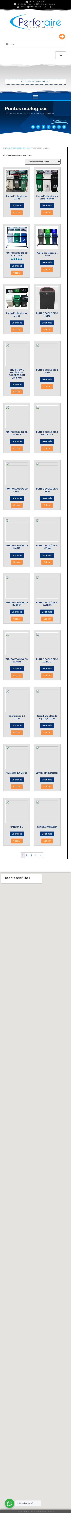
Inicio (8, 113)
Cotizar (16, 212)
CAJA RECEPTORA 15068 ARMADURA (35, 82)
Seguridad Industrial (23, 113)
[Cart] (60, 55)
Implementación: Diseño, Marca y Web (35, 1511)
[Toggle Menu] (35, 96)
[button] (33, 127)
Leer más (17, 205)
